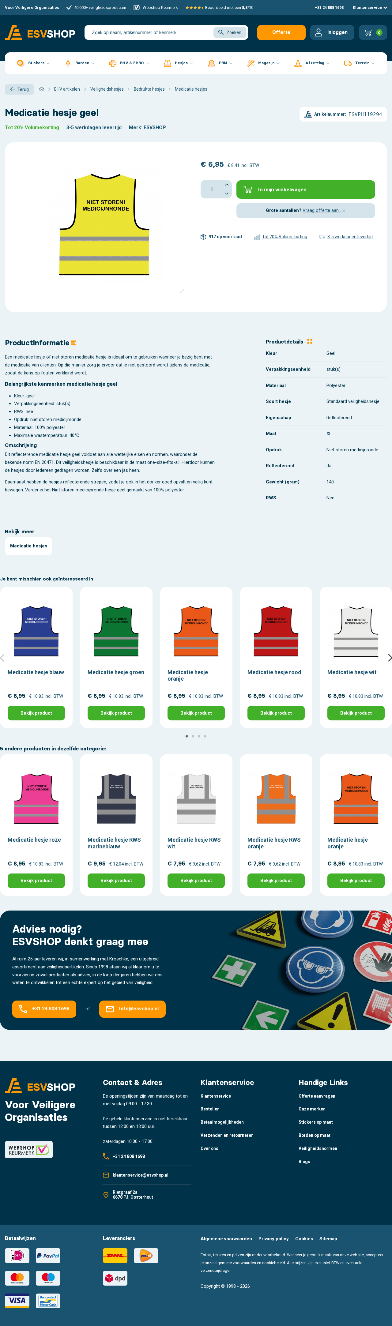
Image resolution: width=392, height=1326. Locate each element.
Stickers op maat (316, 1122)
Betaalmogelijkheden (222, 1122)
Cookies (304, 1238)
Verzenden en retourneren (227, 1135)
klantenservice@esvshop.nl (140, 1175)
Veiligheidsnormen (318, 1148)
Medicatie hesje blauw (36, 672)
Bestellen (210, 1108)
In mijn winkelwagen (282, 189)
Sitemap (328, 1238)
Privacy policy (273, 1238)
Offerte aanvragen (281, 34)
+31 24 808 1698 (329, 7)
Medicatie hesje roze (34, 839)
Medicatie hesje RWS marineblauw (114, 843)
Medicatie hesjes (28, 546)
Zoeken (234, 32)
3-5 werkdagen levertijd (94, 127)
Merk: (135, 127)
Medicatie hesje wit (352, 672)
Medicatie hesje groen (116, 672)
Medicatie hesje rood (274, 672)
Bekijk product (36, 713)
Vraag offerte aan (321, 210)
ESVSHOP (155, 127)
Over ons (209, 1148)
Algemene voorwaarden (226, 1238)
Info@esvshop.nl (139, 1009)
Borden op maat (314, 1135)
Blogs (304, 1161)
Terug (23, 89)
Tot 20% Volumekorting (32, 127)
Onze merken (312, 1108)
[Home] (41, 89)
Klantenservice (368, 7)
